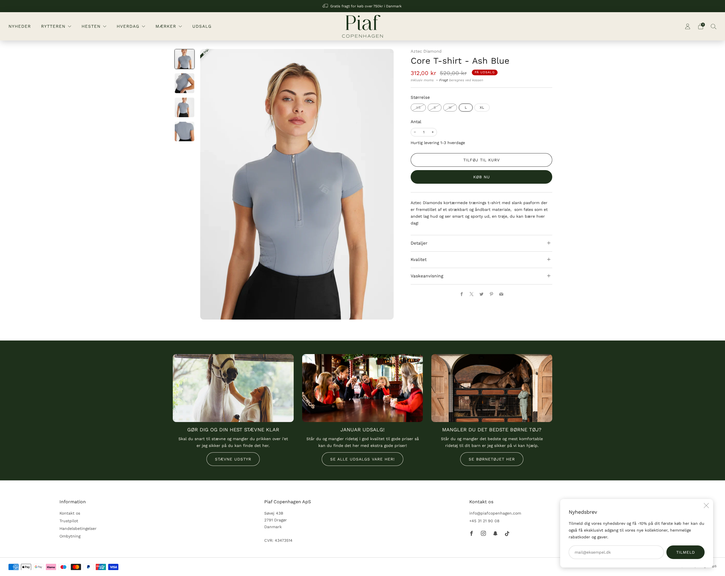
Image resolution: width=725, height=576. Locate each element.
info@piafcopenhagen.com (495, 513)
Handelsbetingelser (78, 528)
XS (418, 107)
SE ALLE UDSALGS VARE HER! (362, 459)
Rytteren (53, 26)
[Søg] (714, 26)
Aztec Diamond (426, 51)
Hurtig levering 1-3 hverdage (438, 142)
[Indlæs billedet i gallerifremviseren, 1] (184, 59)
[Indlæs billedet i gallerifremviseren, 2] (184, 83)
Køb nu (481, 177)
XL (482, 107)
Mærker (165, 26)
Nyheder (19, 26)
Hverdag (128, 26)
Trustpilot (68, 521)
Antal (416, 121)
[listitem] (362, 6)
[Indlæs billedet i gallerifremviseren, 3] (184, 107)
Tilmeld (685, 552)
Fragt (443, 80)
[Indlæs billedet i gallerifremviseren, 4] (184, 131)
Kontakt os (69, 513)
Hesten (91, 26)
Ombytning (69, 536)
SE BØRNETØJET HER (492, 459)
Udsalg (202, 26)
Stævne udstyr (233, 459)
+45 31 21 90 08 (484, 521)
